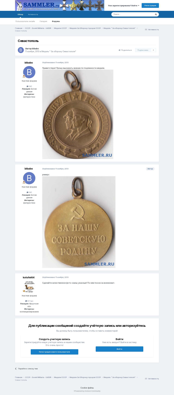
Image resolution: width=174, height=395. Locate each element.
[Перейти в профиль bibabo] (21, 50)
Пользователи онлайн (25, 21)
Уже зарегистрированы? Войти (123, 5)
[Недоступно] (77, 114)
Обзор (20, 14)
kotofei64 (29, 277)
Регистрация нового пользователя (54, 352)
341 (30, 86)
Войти (119, 349)
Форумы (56, 21)
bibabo (35, 48)
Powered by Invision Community (87, 391)
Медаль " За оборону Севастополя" (58, 51)
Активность (33, 14)
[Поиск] (156, 14)
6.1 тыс (30, 301)
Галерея (43, 21)
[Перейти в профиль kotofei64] (29, 287)
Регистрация (150, 5)
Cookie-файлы (87, 388)
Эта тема (145, 14)
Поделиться (126, 50)
